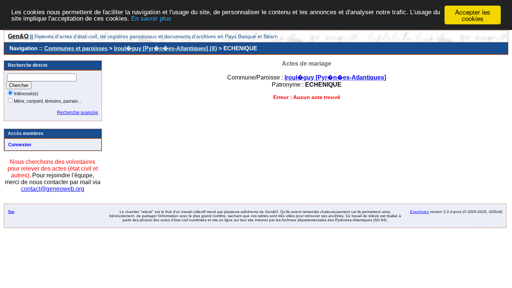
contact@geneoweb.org (52, 189)
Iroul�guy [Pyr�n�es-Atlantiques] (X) (165, 48)
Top (11, 212)
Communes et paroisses (76, 48)
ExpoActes (419, 212)
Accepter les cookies (472, 15)
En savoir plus (151, 18)
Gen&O (18, 36)
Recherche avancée (77, 112)
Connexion (19, 144)
